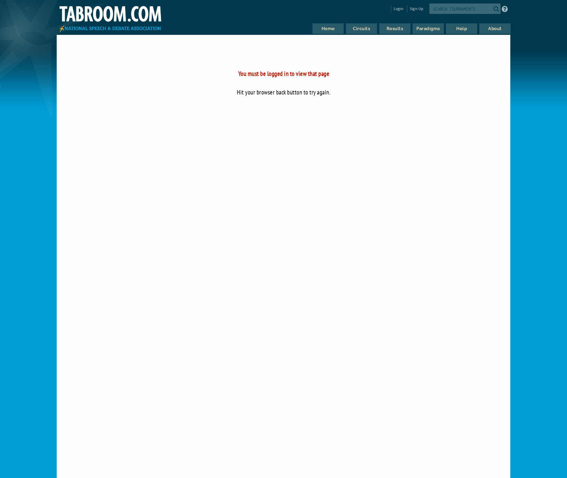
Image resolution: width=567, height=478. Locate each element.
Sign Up (416, 8)
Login (398, 8)
